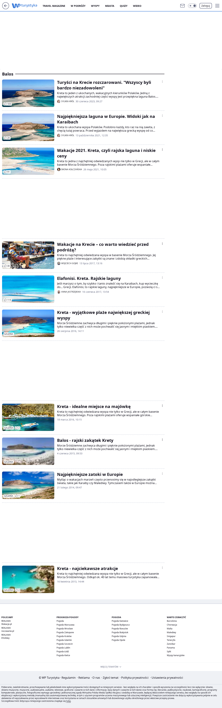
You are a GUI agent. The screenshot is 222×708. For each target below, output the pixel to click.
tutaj (68, 700)
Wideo (137, 5)
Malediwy (171, 632)
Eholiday (5, 637)
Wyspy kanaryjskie (176, 655)
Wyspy (95, 5)
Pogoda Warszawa (65, 624)
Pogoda (60, 620)
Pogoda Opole (118, 640)
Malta (169, 628)
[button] (192, 6)
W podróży (78, 5)
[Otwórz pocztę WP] (182, 6)
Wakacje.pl (6, 624)
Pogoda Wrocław (65, 628)
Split (169, 651)
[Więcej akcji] (162, 82)
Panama (171, 647)
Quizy (123, 5)
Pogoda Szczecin (65, 643)
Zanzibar (171, 643)
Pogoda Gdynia (119, 636)
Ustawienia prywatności (166, 678)
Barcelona (172, 620)
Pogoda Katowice (120, 620)
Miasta (109, 5)
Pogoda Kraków (64, 636)
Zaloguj (205, 5)
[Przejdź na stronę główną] (5, 8)
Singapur (171, 636)
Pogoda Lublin (63, 647)
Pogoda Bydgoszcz (121, 624)
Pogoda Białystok (120, 632)
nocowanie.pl (7, 631)
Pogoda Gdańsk (64, 640)
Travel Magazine (54, 5)
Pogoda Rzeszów (120, 628)
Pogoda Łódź (63, 651)
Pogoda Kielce (63, 655)
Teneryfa (171, 640)
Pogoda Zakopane (65, 632)
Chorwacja (172, 624)
